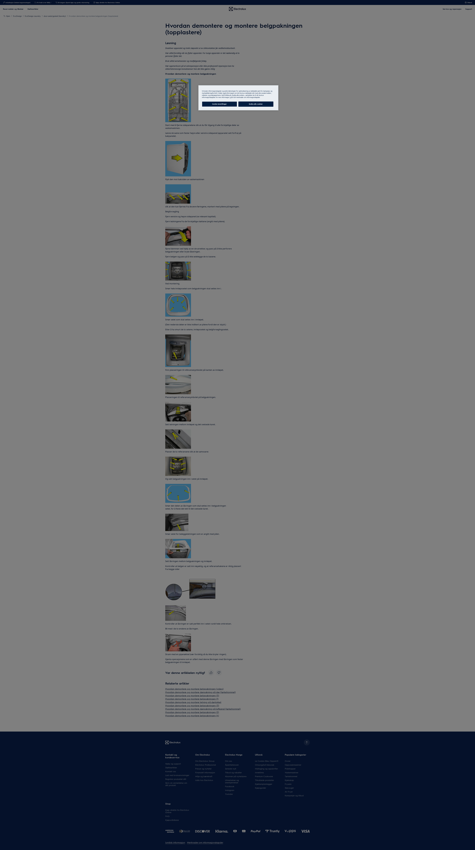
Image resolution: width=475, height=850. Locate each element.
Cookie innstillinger (219, 104)
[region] (238, 98)
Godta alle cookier (256, 104)
